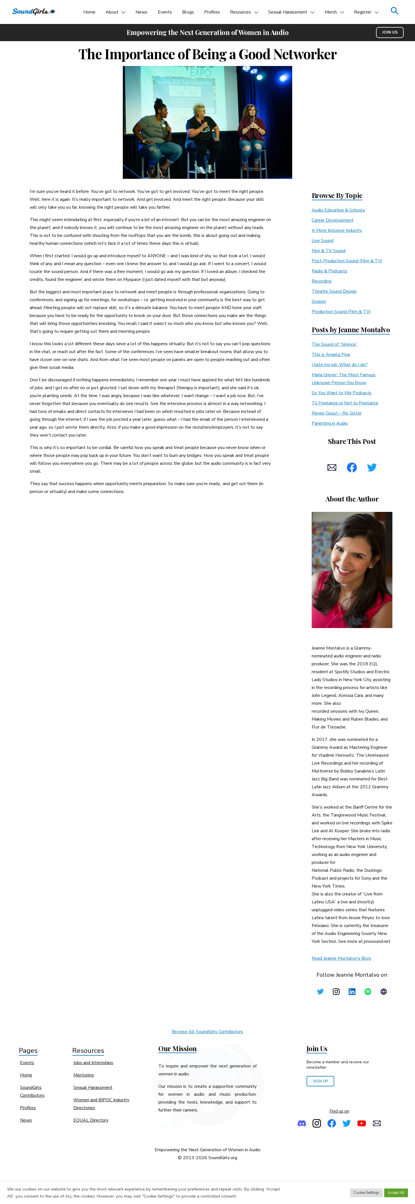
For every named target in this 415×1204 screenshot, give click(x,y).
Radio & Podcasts (329, 271)
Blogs (188, 12)
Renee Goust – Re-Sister (337, 413)
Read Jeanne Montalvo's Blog (341, 958)
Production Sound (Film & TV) (341, 312)
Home (89, 12)
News (141, 12)
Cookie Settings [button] (366, 1192)
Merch (331, 12)
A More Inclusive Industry (337, 230)
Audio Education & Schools (338, 210)
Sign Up (320, 1081)
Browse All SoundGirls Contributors (207, 1032)
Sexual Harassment (287, 12)
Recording (321, 281)
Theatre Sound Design (334, 291)
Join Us (389, 32)
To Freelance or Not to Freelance (345, 403)
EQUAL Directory (90, 1120)
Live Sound (322, 240)
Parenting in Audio (330, 423)
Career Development (332, 220)
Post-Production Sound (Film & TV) (347, 261)
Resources (240, 12)
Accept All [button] (396, 1192)
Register (362, 12)
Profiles (212, 12)
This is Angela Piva (331, 354)
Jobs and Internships (93, 1063)
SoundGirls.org (222, 1158)
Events (165, 12)
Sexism (319, 301)
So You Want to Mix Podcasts (342, 393)
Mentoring (83, 1075)
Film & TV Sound (329, 251)
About (112, 12)
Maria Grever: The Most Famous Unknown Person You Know (343, 379)
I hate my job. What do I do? (340, 365)
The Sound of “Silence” (334, 344)
